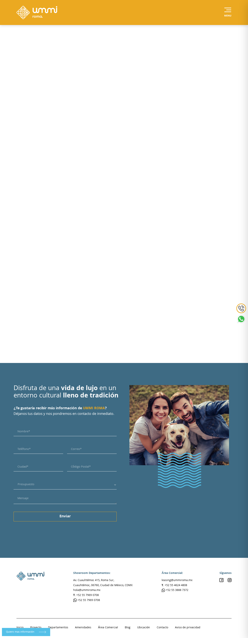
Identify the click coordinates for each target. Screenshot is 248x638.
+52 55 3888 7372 (176, 590)
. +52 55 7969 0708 (86, 595)
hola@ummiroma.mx (86, 590)
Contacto (162, 627)
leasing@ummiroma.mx (177, 580)
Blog (127, 627)
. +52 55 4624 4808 (174, 585)
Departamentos (58, 627)
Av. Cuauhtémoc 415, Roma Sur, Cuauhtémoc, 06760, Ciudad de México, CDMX (103, 583)
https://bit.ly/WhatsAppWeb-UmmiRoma (53, 334)
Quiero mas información (20, 632)
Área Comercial (108, 627)
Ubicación (143, 627)
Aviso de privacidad (187, 627)
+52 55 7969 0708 (88, 600)
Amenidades (83, 627)
